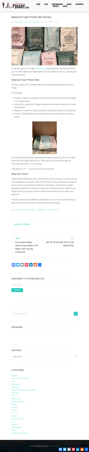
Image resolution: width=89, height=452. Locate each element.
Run (12, 413)
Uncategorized (16, 427)
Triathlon (14, 424)
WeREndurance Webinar (19, 433)
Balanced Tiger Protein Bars (25, 80)
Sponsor (14, 416)
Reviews (14, 410)
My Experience (16, 399)
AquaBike (14, 376)
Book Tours (15, 387)
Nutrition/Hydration (32, 22)
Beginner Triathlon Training (20, 378)
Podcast (14, 404)
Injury (13, 396)
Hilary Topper (17, 22)
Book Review (15, 384)
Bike (12, 381)
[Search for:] (42, 314)
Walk (13, 430)
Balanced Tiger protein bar (26, 210)
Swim (13, 421)
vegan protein (54, 210)
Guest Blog (15, 393)
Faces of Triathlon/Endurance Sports (23, 390)
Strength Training (17, 419)
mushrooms (42, 210)
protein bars (40, 68)
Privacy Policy (54, 446)
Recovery (14, 407)
